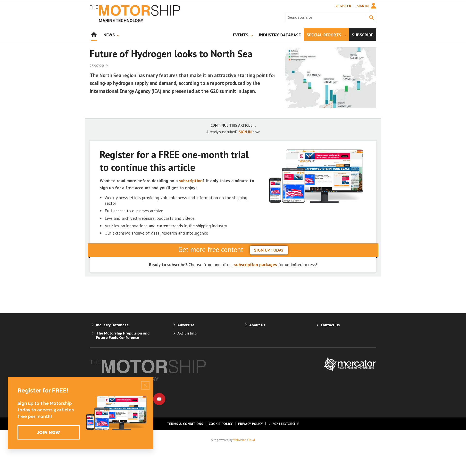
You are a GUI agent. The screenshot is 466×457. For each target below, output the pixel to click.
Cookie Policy (221, 424)
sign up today (269, 250)
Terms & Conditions (185, 424)
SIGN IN (245, 131)
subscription (191, 180)
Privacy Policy (250, 424)
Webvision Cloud (244, 440)
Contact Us (330, 324)
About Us (257, 324)
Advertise (185, 324)
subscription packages (255, 264)
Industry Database (112, 324)
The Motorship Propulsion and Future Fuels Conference (123, 335)
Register (343, 6)
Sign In (363, 6)
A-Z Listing (187, 333)
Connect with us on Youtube (159, 399)
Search (371, 17)
